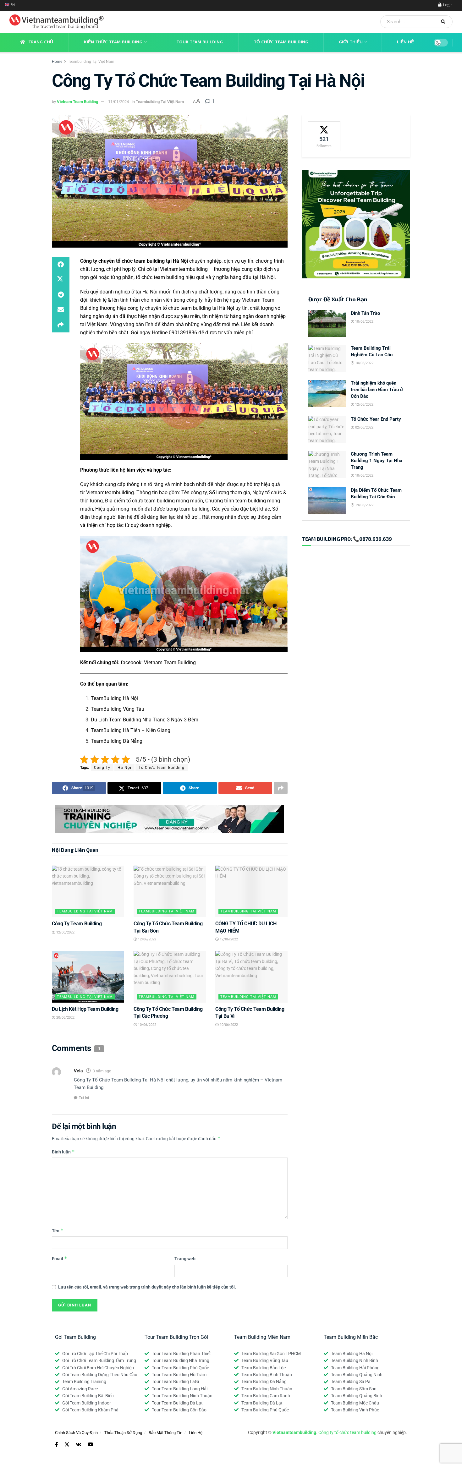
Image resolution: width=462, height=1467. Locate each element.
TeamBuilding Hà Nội (114, 698)
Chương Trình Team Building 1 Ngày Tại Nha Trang (376, 460)
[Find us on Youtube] (90, 1444)
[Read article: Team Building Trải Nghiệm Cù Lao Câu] (327, 358)
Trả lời (84, 1098)
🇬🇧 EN (10, 5)
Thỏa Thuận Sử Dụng (123, 1432)
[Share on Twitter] (60, 279)
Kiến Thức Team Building (113, 42)
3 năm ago (102, 1071)
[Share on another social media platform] (60, 324)
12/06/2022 (64, 932)
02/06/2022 (363, 427)
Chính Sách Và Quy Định (76, 1432)
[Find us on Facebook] (56, 1444)
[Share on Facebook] (60, 264)
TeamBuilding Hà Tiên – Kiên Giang (130, 730)
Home (57, 61)
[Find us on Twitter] (66, 1444)
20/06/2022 (64, 1017)
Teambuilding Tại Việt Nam (91, 61)
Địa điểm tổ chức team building (140, 501)
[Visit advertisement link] (170, 819)
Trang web (184, 1258)
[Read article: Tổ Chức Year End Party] (327, 429)
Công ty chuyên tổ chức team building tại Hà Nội (134, 261)
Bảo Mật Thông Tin (165, 1432)
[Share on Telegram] (60, 294)
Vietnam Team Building (77, 101)
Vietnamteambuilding (184, 269)
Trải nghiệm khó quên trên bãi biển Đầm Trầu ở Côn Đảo (377, 389)
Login (447, 5)
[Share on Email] (60, 309)
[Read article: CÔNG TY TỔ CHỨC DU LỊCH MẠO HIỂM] (251, 891)
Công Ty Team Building (77, 924)
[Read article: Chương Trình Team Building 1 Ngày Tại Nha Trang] (327, 464)
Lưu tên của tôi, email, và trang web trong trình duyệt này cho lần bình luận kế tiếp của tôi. (147, 1286)
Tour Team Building (199, 42)
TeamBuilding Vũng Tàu (117, 709)
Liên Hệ (405, 42)
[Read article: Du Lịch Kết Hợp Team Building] (88, 976)
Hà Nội (124, 767)
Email (59, 1259)
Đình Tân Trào (365, 313)
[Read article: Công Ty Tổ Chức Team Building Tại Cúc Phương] (170, 976)
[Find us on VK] (78, 1444)
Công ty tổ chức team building (347, 1432)
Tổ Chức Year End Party (376, 419)
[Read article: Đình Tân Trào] (327, 323)
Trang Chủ (40, 42)
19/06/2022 (363, 505)
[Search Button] (445, 21)
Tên (57, 1231)
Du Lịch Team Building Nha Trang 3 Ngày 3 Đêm (144, 720)
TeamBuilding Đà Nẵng (116, 741)
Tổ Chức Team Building (281, 42)
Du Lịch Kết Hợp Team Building (85, 1009)
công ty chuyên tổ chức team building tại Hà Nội (181, 308)
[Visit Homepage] (54, 21)
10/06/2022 (146, 1025)
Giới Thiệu (351, 42)
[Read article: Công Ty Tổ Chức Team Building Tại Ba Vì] (251, 976)
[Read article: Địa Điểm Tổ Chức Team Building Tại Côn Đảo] (327, 500)
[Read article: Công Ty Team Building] (88, 891)
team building (194, 509)
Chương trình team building (235, 501)
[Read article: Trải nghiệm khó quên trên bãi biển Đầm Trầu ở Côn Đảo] (327, 393)
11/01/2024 (118, 101)
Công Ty (102, 767)
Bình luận (63, 1152)
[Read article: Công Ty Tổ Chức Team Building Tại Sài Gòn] (170, 891)
